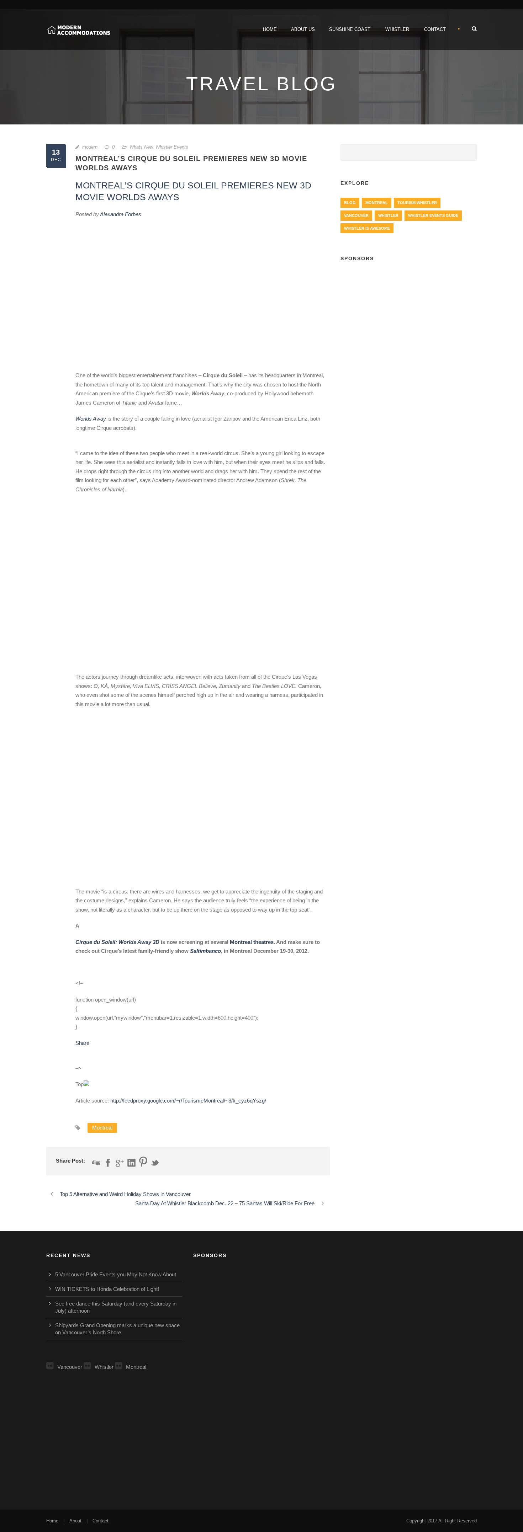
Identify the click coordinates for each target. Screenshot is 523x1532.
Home (270, 29)
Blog (350, 203)
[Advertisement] (408, 320)
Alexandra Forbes (120, 214)
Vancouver (356, 215)
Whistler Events (171, 147)
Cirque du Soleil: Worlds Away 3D (117, 942)
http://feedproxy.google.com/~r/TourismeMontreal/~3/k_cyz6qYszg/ (188, 1101)
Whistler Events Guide (433, 215)
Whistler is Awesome (367, 228)
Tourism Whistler (417, 203)
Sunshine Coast (349, 29)
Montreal (102, 1128)
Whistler (397, 29)
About (75, 1520)
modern (89, 147)
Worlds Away (90, 419)
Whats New (141, 147)
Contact (435, 29)
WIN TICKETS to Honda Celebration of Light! (107, 1289)
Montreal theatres (252, 942)
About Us (303, 29)
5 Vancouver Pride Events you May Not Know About (115, 1274)
